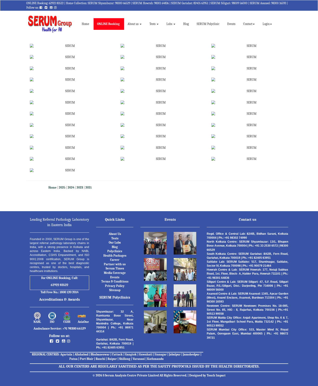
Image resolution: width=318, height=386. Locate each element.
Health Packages (114, 255)
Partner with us (115, 264)
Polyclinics (114, 251)
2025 (62, 187)
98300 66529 (122, 3)
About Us (115, 234)
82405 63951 (200, 3)
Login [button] (266, 24)
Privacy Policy (115, 286)
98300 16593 (278, 3)
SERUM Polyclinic (208, 24)
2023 (80, 187)
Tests (114, 238)
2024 (71, 187)
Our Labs (115, 242)
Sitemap (114, 290)
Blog (186, 24)
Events (231, 24)
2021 (88, 187)
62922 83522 (56, 3)
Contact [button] (247, 24)
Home (87, 24)
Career (114, 260)
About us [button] (133, 24)
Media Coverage (115, 273)
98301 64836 (161, 3)
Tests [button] (152, 24)
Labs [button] (169, 24)
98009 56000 (239, 3)
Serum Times (115, 268)
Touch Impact (216, 375)
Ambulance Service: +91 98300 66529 (60, 329)
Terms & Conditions (115, 281)
